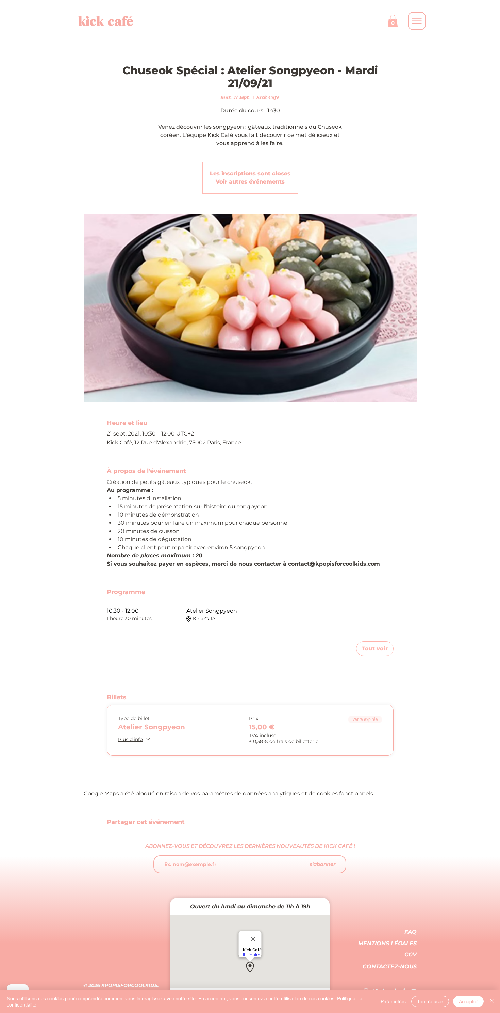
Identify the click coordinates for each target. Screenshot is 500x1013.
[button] (392, 21)
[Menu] (417, 21)
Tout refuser (430, 1001)
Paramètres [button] (393, 1001)
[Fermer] (492, 1001)
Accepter (468, 1001)
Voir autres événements (250, 181)
